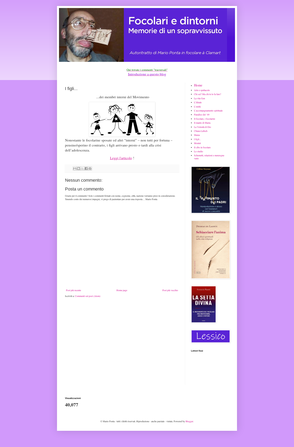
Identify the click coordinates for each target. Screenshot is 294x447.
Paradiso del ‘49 (201, 114)
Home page (121, 290)
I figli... (197, 139)
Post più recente (73, 290)
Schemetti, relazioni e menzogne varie (209, 157)
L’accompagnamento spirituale (208, 110)
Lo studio (198, 151)
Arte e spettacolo (202, 90)
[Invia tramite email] (75, 168)
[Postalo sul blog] (79, 168)
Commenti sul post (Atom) (87, 296)
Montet (197, 143)
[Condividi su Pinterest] (90, 168)
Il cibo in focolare (202, 147)
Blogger (189, 421)
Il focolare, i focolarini (204, 118)
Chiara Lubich (200, 130)
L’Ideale (198, 102)
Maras (197, 134)
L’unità (197, 106)
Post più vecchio (170, 290)
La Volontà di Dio (202, 126)
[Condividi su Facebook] (86, 168)
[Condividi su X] (82, 168)
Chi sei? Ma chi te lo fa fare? (207, 94)
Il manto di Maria (202, 122)
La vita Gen (199, 98)
